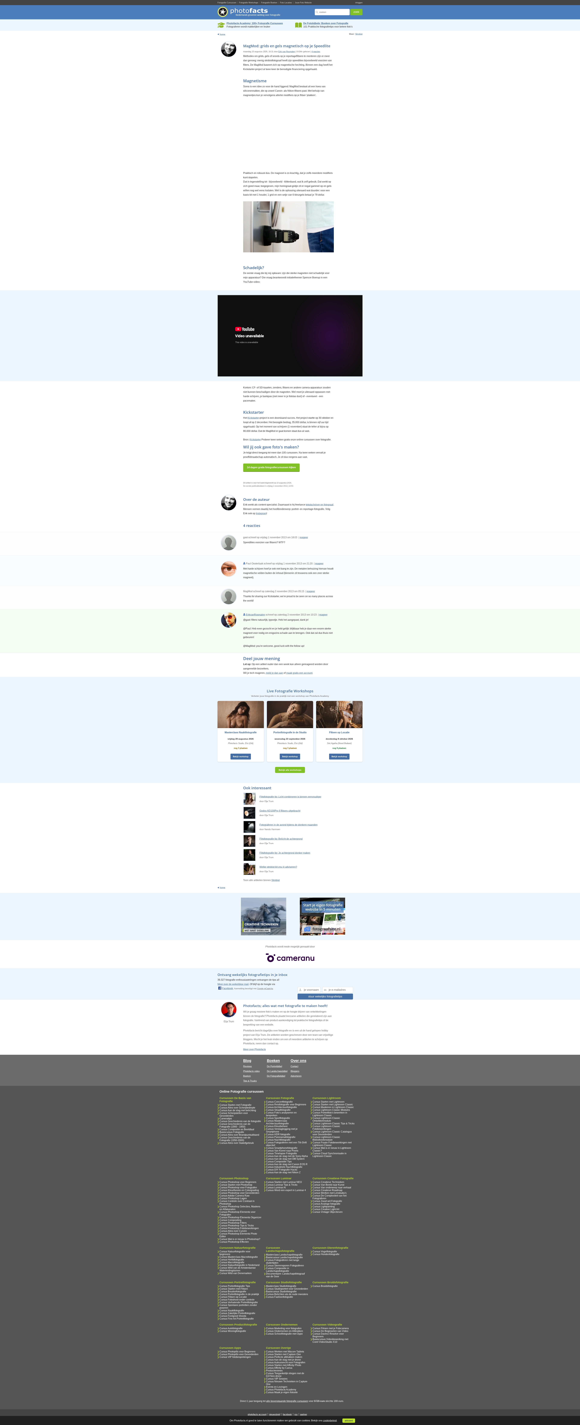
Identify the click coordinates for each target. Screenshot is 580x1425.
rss (296, 1414)
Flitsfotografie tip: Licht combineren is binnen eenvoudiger (290, 796)
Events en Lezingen (276, 1387)
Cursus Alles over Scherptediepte (237, 1107)
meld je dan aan (274, 673)
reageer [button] (304, 537)
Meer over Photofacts (254, 1049)
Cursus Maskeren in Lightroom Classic (333, 1107)
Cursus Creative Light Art (326, 1209)
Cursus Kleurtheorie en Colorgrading (239, 1190)
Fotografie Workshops (248, 3)
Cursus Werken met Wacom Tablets (285, 1351)
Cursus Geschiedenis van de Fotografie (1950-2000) (234, 1139)
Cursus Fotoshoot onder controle (237, 1299)
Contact (294, 1066)
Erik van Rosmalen (286, 51)
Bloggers (295, 1071)
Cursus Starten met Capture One (283, 1354)
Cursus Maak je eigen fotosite (282, 1392)
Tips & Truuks (250, 1081)
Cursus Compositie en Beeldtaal (236, 1129)
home (222, 34)
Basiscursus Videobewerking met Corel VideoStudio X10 (330, 1340)
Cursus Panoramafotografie (280, 1137)
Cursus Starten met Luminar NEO (284, 1182)
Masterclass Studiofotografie (281, 1286)
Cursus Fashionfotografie (279, 1297)
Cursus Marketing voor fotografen (283, 1328)
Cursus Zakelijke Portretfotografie (237, 1313)
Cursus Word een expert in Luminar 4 (286, 1190)
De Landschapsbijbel (277, 1071)
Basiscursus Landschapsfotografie (284, 1257)
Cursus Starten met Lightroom (328, 1101)
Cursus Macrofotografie (231, 1262)
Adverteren (296, 1076)
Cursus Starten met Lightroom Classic (333, 1104)
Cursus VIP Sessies (276, 1378)
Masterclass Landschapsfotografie (284, 1254)
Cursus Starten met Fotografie (235, 1105)
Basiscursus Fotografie (231, 1132)
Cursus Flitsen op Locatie (233, 1297)
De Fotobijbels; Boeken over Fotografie (325, 23)
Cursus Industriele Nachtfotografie (284, 1167)
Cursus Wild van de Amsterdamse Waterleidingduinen (237, 1269)
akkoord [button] (349, 1420)
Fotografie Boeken (269, 3)
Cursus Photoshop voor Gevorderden (239, 1193)
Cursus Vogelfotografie (325, 1251)
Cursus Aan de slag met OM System (285, 1159)
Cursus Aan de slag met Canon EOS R (287, 1164)
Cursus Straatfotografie (278, 1110)
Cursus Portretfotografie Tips (234, 1286)
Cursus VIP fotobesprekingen (235, 1357)
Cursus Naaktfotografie (231, 1310)
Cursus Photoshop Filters (233, 1223)
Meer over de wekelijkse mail (233, 984)
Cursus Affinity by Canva (279, 1368)
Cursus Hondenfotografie (326, 1254)
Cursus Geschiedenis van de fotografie (240, 1121)
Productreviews (274, 1370)
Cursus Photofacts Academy (281, 1389)
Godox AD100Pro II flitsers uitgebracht (279, 810)
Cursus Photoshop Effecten (234, 1242)
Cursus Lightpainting (324, 1206)
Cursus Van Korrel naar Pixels (282, 1150)
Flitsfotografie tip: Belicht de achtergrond (281, 839)
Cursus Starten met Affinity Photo (283, 1365)
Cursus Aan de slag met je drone (283, 1359)
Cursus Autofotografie (231, 1328)
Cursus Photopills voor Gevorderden (238, 1354)
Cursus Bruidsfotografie (325, 1286)
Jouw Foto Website (303, 3)
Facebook (227, 988)
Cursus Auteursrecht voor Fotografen (285, 1362)
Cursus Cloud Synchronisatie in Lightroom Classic (329, 1154)
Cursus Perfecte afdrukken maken (284, 1357)
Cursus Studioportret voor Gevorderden (287, 1288)
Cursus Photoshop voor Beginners (237, 1182)
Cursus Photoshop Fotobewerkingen (239, 1228)
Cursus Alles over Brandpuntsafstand (239, 1135)
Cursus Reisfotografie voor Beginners (286, 1104)
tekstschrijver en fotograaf (319, 504)
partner (303, 1414)
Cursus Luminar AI (276, 1187)
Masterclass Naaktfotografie (241, 732)
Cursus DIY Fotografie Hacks (281, 1169)
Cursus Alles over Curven (233, 1231)
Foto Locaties (286, 3)
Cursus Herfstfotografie (231, 1259)
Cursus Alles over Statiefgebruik (236, 1143)
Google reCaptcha (265, 988)
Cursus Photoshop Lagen (233, 1198)
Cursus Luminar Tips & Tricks (281, 1185)
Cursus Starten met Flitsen (233, 1288)
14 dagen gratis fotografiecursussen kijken (271, 467)
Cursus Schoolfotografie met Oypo (284, 1333)
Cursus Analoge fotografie (326, 1204)
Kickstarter (253, 418)
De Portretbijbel (274, 1066)
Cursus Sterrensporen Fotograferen (285, 1265)
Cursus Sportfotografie (278, 1118)
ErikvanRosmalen (255, 614)
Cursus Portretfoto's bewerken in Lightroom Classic (330, 1114)
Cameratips (225, 1118)
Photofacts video (251, 1071)
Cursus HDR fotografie (278, 1134)
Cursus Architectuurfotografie (281, 1107)
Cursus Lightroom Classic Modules (331, 1110)
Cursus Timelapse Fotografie (281, 1153)
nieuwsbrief (274, 1414)
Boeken (247, 1076)
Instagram (261, 513)
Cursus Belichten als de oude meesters (287, 1294)
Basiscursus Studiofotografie (281, 1291)
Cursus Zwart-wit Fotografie (327, 1201)
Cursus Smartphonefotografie (281, 1148)
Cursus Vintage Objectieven (328, 1212)
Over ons (298, 1061)
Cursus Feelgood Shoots (232, 1316)
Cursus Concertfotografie (279, 1101)
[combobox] (332, 12)
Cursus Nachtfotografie (278, 1140)
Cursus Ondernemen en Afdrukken (284, 1331)
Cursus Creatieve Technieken (328, 1182)
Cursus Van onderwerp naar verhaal (332, 1187)
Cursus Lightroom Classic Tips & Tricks (333, 1123)
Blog (247, 1061)
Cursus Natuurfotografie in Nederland (239, 1265)
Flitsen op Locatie (339, 732)
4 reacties (316, 51)
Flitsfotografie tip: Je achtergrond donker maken (284, 853)
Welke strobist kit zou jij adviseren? (278, 867)
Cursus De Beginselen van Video (330, 1331)
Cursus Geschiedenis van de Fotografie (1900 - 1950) (234, 1125)
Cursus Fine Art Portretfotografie (236, 1318)
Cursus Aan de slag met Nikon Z (283, 1172)
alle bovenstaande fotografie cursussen (287, 1401)
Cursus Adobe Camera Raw (234, 1195)
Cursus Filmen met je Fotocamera (331, 1328)
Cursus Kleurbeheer (277, 1126)
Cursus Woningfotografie (232, 1331)
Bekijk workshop (240, 756)
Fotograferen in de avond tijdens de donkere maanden (288, 825)
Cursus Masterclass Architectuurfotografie (277, 1122)
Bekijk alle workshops (290, 770)
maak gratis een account (299, 673)
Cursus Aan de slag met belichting (237, 1110)
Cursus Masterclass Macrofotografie (238, 1257)
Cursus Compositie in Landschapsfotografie (277, 1269)
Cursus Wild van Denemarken (235, 1273)
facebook (287, 1414)
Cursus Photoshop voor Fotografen (238, 1187)
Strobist (358, 34)
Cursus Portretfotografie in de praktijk (239, 1294)
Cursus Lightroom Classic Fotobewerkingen (326, 1127)
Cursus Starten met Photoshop (235, 1185)
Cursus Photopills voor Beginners (237, 1351)
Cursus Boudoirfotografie (232, 1291)
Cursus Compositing (230, 1220)
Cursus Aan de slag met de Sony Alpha (287, 1156)
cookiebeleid (330, 1420)
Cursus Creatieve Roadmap (327, 1190)
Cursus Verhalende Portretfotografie (238, 1302)
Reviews (247, 1066)
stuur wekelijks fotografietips (325, 996)
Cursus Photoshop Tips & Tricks (236, 1225)
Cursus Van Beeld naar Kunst (328, 1185)
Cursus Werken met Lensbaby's (329, 1193)
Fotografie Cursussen (227, 3)
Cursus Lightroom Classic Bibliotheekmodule (326, 1138)
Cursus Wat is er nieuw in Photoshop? (239, 1239)
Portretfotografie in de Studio (290, 732)
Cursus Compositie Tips (279, 1161)
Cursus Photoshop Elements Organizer (240, 1217)
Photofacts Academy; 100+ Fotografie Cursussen (255, 23)
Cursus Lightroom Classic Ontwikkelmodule (326, 1119)
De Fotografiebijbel (276, 1076)
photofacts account (257, 1414)
